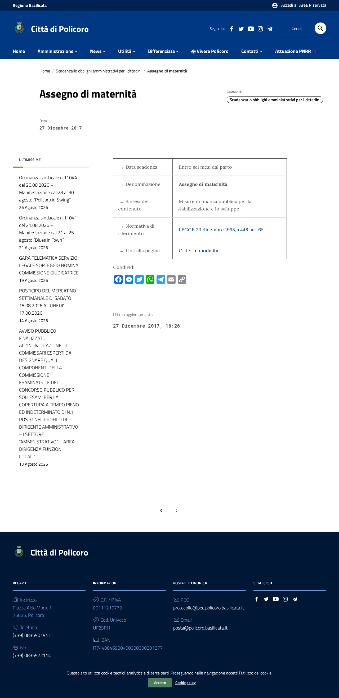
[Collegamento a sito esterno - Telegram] (269, 28)
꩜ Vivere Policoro (210, 51)
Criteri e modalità (198, 250)
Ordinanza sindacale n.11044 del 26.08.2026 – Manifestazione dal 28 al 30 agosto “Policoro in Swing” (48, 192)
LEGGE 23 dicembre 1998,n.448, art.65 (221, 230)
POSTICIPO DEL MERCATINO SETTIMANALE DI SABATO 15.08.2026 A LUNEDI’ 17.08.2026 (47, 305)
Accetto (160, 682)
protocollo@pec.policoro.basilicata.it (208, 607)
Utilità (124, 51)
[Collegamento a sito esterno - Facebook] (231, 28)
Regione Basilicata (30, 5)
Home (19, 51)
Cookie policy (185, 682)
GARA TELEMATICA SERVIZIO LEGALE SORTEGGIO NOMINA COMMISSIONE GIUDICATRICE (49, 268)
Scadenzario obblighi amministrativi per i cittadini (98, 71)
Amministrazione (55, 51)
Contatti (249, 51)
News (96, 51)
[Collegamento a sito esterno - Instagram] (260, 28)
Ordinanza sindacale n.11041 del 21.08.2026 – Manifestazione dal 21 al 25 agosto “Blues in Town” (48, 232)
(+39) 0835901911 (32, 635)
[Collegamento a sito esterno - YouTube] (250, 28)
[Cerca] (320, 28)
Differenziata (161, 51)
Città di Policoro (60, 28)
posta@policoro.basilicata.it (200, 627)
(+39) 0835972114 (32, 655)
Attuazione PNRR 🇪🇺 (296, 51)
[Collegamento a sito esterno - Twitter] (241, 28)
